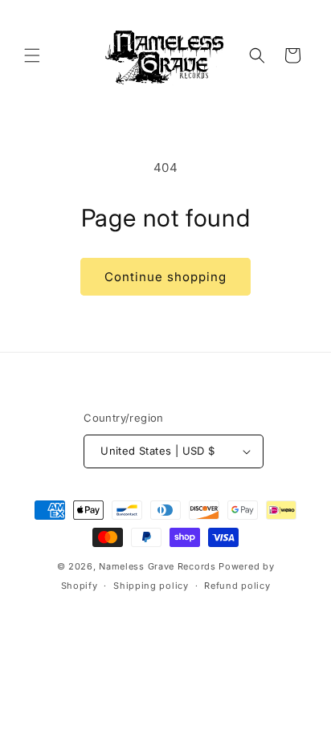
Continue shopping (165, 276)
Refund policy (237, 585)
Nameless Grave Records (157, 566)
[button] (32, 55)
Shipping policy (151, 585)
